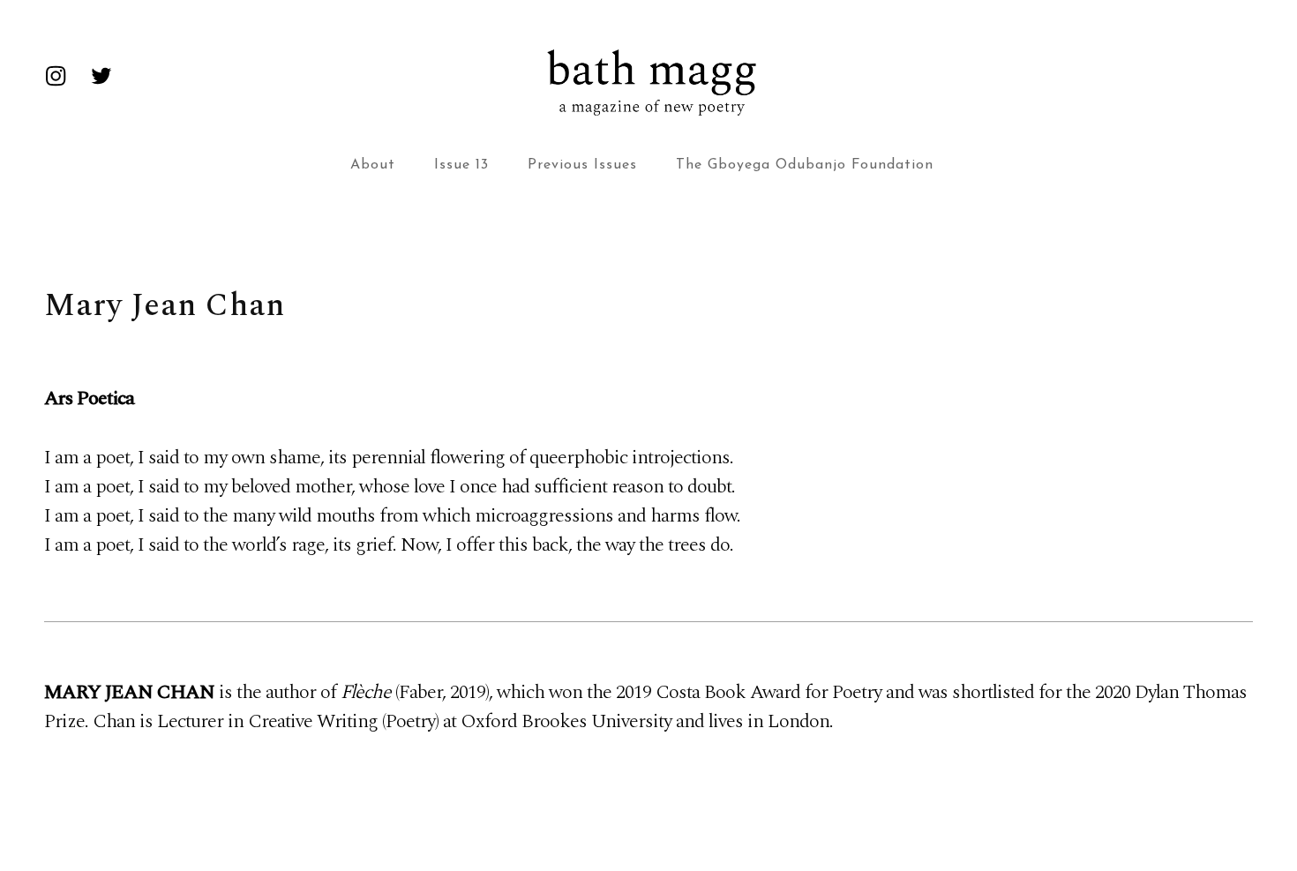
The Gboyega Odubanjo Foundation (804, 165)
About (372, 165)
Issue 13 (461, 165)
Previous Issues (582, 165)
